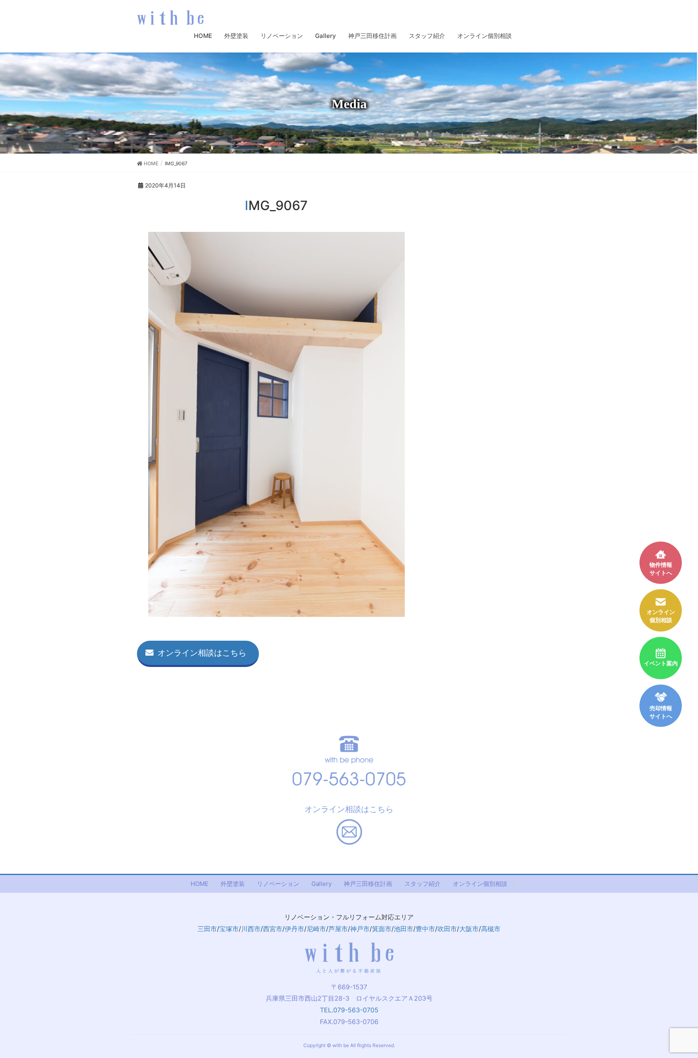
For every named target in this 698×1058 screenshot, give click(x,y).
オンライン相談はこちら (202, 653)
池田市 (403, 929)
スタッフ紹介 (422, 884)
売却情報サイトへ (661, 712)
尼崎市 (316, 929)
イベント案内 (661, 663)
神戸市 (360, 929)
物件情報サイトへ (661, 568)
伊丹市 (294, 929)
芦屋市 (338, 929)
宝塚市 (229, 929)
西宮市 (272, 929)
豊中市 (425, 929)
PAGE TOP (683, 1018)
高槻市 (490, 929)
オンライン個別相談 (480, 884)
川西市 (251, 929)
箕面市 (381, 929)
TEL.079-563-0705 (349, 1010)
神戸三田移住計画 (368, 884)
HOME (199, 884)
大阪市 (469, 929)
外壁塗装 (233, 884)
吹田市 (447, 929)
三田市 (207, 929)
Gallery (321, 884)
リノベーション (278, 884)
